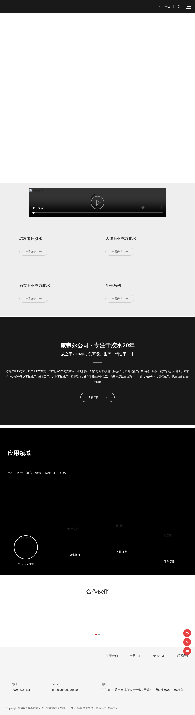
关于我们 (112, 656)
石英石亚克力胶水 (34, 285)
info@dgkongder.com (65, 689)
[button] (96, 634)
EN (159, 6)
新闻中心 (159, 656)
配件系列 (113, 285)
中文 (167, 6)
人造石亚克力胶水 (120, 238)
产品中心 (135, 656)
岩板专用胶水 (30, 238)
